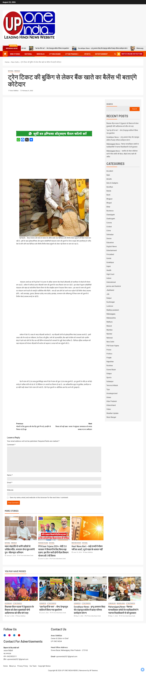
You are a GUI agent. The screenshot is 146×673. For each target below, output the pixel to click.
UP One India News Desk (26, 555)
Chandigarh (110, 215)
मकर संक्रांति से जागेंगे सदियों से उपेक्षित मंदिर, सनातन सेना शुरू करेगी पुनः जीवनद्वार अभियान (20, 549)
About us (12, 666)
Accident (109, 171)
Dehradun (110, 235)
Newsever (83, 670)
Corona (109, 223)
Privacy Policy (22, 666)
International (111, 282)
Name (10, 475)
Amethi (109, 179)
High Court (110, 274)
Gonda (108, 258)
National (28, 54)
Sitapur (109, 374)
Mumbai (109, 330)
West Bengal (111, 417)
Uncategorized (111, 393)
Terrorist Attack (112, 385)
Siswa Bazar (111, 370)
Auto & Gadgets (112, 183)
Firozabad (110, 254)
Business (110, 211)
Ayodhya (109, 187)
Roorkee (109, 366)
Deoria (108, 238)
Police (108, 350)
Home (5, 666)
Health (108, 270)
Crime (108, 231)
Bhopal (109, 203)
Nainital (109, 334)
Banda (108, 191)
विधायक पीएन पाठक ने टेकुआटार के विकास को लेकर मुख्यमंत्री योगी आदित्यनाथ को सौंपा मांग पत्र (19, 609)
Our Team (33, 666)
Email (9, 483)
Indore (108, 278)
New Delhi (40, 54)
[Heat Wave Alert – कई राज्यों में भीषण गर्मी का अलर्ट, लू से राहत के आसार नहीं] (87, 528)
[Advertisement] (54, 115)
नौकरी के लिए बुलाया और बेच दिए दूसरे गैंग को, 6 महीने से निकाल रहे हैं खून (33, 426)
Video (108, 409)
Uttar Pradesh (71, 54)
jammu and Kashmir (113, 286)
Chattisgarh (110, 219)
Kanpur (109, 298)
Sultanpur (109, 381)
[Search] (115, 54)
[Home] (5, 54)
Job (107, 294)
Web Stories (15, 54)
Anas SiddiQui (14, 90)
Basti (108, 195)
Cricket (109, 227)
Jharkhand (110, 290)
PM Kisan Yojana (43, 542)
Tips (108, 389)
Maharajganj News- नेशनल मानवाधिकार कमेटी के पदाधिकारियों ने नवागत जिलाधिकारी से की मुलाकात (123, 609)
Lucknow (109, 306)
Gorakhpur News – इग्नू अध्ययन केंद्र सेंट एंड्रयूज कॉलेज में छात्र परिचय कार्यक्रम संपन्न (86, 48)
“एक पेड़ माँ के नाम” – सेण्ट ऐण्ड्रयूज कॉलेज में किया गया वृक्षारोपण (35, 48)
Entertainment (101, 54)
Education (110, 243)
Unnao (108, 397)
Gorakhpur (110, 262)
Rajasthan (110, 362)
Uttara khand (55, 54)
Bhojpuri (109, 199)
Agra (108, 175)
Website (10, 490)
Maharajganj (110, 314)
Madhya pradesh (112, 310)
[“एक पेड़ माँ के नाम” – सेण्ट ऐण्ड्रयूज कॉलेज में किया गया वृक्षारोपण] (55, 589)
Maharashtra (111, 318)
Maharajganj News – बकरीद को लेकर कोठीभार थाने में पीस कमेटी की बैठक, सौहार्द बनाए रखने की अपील (122, 154)
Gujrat (108, 266)
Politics (109, 354)
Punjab (108, 358)
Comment (11, 445)
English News (111, 246)
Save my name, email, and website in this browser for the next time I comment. (39, 498)
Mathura (109, 322)
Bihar (108, 207)
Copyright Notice (44, 666)
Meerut (109, 326)
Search (109, 104)
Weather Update (76, 542)
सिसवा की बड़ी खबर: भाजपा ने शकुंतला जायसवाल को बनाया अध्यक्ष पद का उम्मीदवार (73, 426)
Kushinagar (110, 302)
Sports (87, 54)
